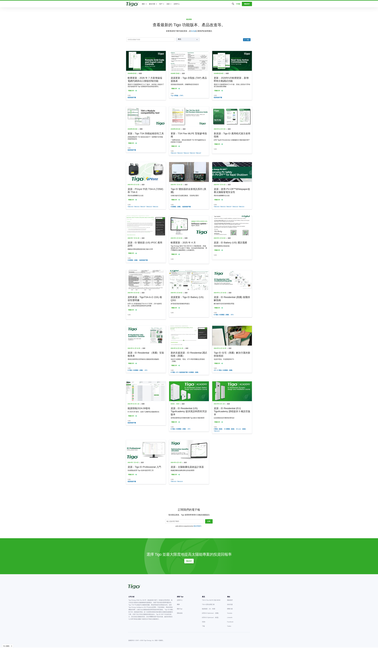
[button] (144, 4)
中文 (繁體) (6, 646)
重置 (248, 39)
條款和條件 (197, 526)
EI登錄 (238, 4)
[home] (132, 4)
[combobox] (7, 646)
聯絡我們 (247, 4)
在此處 (193, 31)
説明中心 (177, 4)
